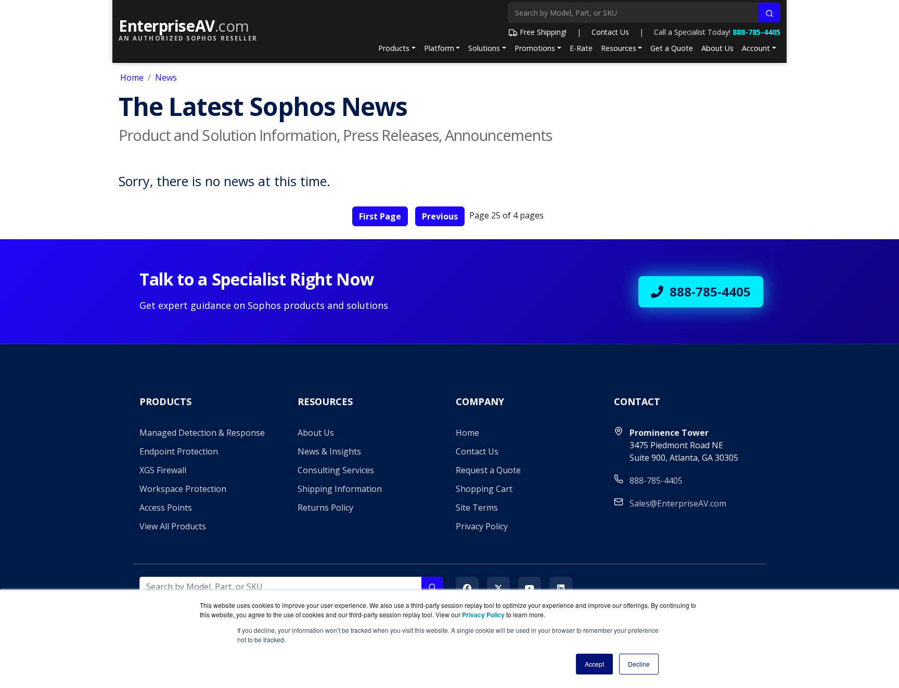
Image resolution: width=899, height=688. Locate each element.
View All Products (172, 526)
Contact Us (610, 32)
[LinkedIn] (560, 588)
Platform (439, 48)
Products (393, 48)
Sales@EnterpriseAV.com (678, 503)
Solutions (484, 48)
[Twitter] (498, 588)
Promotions (535, 48)
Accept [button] (594, 663)
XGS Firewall (162, 470)
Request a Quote (488, 470)
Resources (618, 48)
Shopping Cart (484, 489)
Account (756, 48)
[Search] (769, 12)
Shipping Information (340, 489)
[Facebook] (467, 588)
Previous (440, 216)
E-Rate (581, 48)
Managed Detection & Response (202, 432)
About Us (717, 48)
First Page (380, 216)
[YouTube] (529, 588)
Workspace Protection (182, 489)
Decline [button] (639, 663)
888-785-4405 (756, 32)
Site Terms (477, 507)
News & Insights (329, 451)
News (166, 77)
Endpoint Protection (178, 451)
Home (132, 77)
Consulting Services (336, 470)
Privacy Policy (482, 526)
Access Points (165, 507)
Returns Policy (325, 507)
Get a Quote (671, 48)
